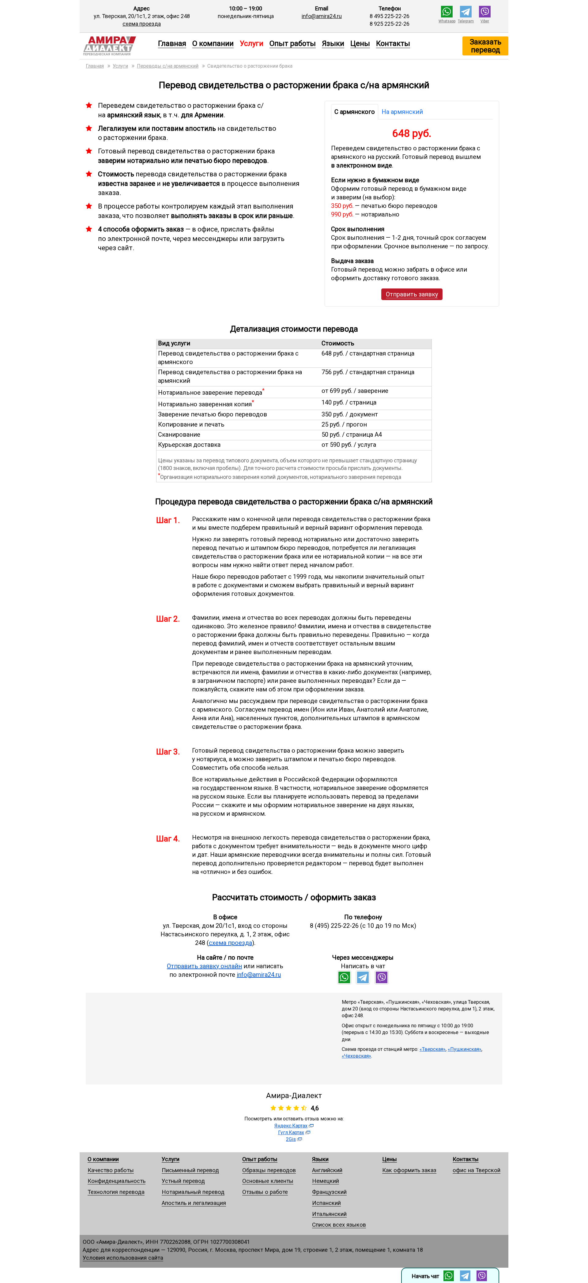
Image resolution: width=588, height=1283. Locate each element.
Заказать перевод (485, 45)
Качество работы (111, 1170)
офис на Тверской (476, 1170)
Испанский (326, 1203)
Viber (485, 21)
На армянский (402, 111)
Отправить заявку (412, 294)
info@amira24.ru (322, 16)
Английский (327, 1170)
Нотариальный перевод (193, 1192)
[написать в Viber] (485, 15)
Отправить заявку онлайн (204, 966)
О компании (213, 43)
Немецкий (325, 1181)
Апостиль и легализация (194, 1203)
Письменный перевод (190, 1170)
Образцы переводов (269, 1170)
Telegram (466, 21)
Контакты (393, 43)
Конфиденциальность (116, 1181)
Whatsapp (447, 21)
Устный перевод (183, 1181)
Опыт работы (293, 43)
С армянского (354, 111)
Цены (360, 43)
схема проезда (142, 24)
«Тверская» (433, 1049)
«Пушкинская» (464, 1049)
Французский (329, 1192)
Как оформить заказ (409, 1170)
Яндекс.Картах (290, 1126)
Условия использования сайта (123, 1258)
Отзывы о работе (265, 1192)
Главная (172, 43)
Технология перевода (116, 1192)
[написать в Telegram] (466, 15)
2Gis (291, 1139)
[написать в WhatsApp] (447, 15)
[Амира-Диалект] (117, 46)
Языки (333, 43)
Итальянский (329, 1214)
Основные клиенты (267, 1181)
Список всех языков (339, 1224)
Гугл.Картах (291, 1132)
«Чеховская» (356, 1056)
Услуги (170, 1159)
